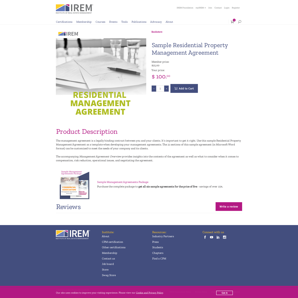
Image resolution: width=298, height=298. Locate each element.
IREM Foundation (185, 7)
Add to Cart (186, 88)
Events (113, 21)
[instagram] (224, 237)
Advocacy (156, 21)
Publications (138, 21)
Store (105, 269)
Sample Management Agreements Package (122, 182)
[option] (101, 75)
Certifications (64, 21)
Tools (124, 21)
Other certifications (113, 247)
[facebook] (205, 237)
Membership (84, 21)
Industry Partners (163, 236)
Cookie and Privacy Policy (149, 292)
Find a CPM (159, 258)
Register (236, 7)
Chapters (157, 253)
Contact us (108, 258)
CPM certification (112, 242)
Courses (100, 21)
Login (226, 7)
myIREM (200, 7)
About (169, 21)
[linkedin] (218, 237)
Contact (218, 7)
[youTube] (211, 237)
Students (157, 247)
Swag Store (109, 275)
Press (155, 242)
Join (210, 7)
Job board (108, 264)
